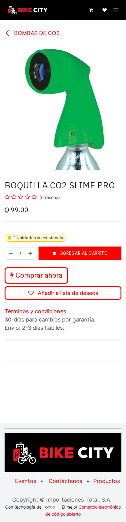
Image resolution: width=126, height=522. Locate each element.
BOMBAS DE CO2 (36, 33)
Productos (106, 481)
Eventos (25, 481)
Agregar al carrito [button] (83, 253)
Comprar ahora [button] (38, 275)
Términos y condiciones (35, 311)
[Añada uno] (30, 253)
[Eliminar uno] (10, 253)
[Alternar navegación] (115, 10)
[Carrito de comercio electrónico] (91, 10)
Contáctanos (65, 481)
